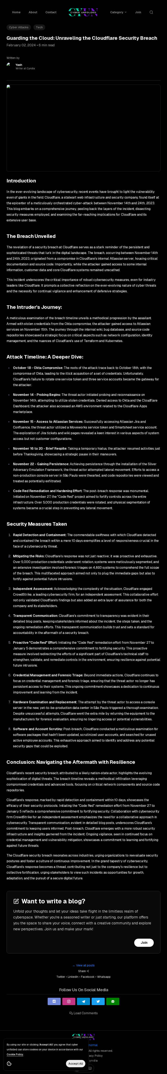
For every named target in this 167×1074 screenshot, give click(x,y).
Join (144, 942)
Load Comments (86, 1013)
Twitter (60, 977)
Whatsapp (104, 977)
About (33, 12)
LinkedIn (73, 977)
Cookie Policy (15, 1054)
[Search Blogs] (152, 12)
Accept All (75, 1063)
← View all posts (84, 965)
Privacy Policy (93, 1055)
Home (16, 12)
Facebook (87, 977)
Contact (50, 12)
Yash (19, 65)
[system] (90, 1068)
